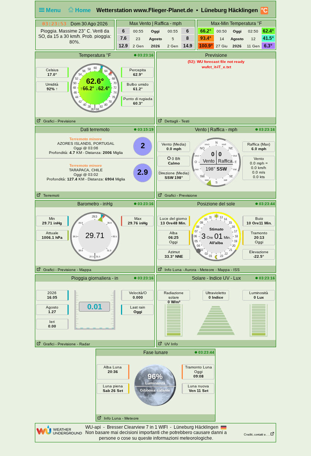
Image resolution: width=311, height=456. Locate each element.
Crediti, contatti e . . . (257, 434)
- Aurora (189, 270)
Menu (54, 10)
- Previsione (65, 121)
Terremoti (50, 195)
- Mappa (84, 270)
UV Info (170, 344)
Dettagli (170, 121)
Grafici (47, 121)
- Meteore (206, 270)
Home (84, 10)
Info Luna (172, 270)
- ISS (235, 270)
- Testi (184, 121)
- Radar (83, 344)
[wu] (59, 429)
